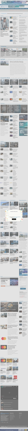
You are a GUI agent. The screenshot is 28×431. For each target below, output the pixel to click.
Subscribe (14, 219)
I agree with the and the (14, 217)
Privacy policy (15, 217)
